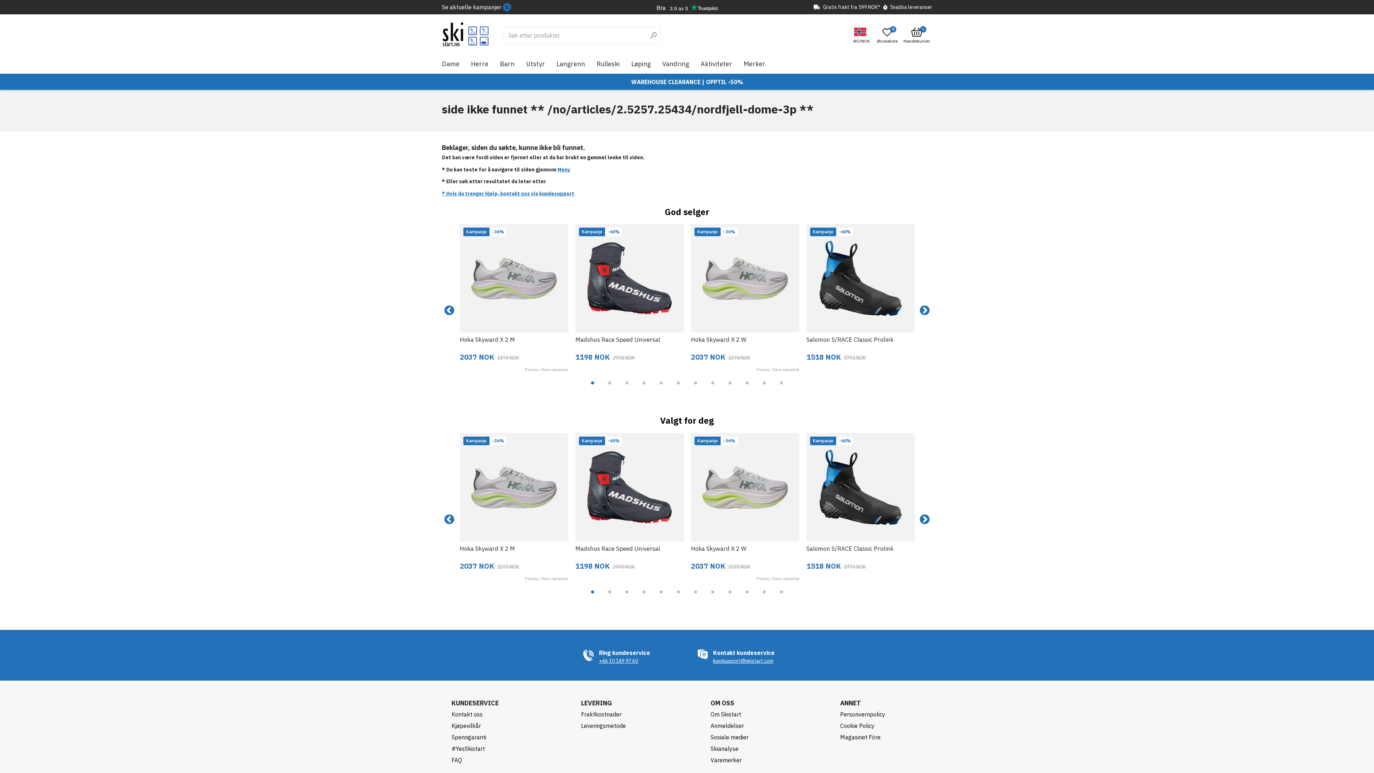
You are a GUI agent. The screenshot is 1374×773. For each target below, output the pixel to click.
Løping (641, 64)
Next (924, 310)
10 (747, 388)
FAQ (457, 760)
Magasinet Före (860, 737)
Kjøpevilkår (466, 725)
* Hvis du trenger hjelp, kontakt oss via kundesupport (508, 193)
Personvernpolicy (862, 714)
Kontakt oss (467, 714)
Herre (479, 64)
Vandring (675, 64)
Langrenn (570, 64)
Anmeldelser (727, 725)
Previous (449, 310)
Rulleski (608, 64)
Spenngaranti (469, 737)
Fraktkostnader (601, 714)
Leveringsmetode (603, 725)
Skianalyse (725, 748)
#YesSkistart (468, 748)
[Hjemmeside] (465, 34)
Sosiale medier (730, 737)
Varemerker (726, 760)
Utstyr (535, 64)
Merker (754, 64)
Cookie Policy (857, 725)
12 (781, 388)
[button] (862, 35)
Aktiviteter (716, 64)
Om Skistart (726, 714)
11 (764, 388)
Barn (507, 64)
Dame (450, 64)
